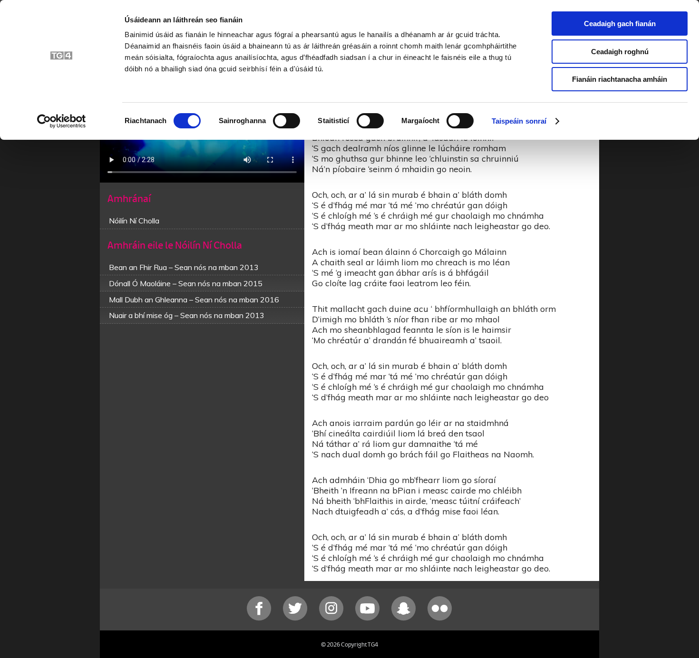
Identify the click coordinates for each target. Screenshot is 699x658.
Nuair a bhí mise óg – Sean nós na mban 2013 (186, 315)
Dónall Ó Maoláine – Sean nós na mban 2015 (185, 283)
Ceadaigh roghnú (620, 52)
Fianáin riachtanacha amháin (619, 79)
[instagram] (332, 618)
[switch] (286, 120)
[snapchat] (404, 618)
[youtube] (368, 618)
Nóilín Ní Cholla (134, 220)
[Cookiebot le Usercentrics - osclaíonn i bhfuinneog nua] (61, 121)
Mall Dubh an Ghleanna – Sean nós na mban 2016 (194, 299)
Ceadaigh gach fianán (620, 23)
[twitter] (296, 618)
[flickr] (439, 618)
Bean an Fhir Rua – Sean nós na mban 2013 (184, 267)
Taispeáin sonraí (519, 121)
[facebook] (260, 618)
